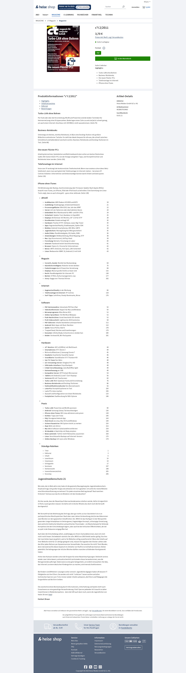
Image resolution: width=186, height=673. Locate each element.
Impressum (99, 641)
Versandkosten (97, 611)
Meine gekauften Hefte (79, 644)
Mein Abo (74, 641)
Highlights (45, 101)
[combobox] (112, 7)
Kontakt (74, 650)
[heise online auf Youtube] (95, 667)
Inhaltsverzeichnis (48, 103)
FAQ (72, 647)
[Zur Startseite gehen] (45, 7)
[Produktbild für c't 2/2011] (63, 49)
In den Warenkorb (124, 58)
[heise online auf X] (90, 667)
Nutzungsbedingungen (103, 647)
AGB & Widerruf (76, 653)
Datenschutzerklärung (103, 644)
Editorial (44, 106)
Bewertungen (46, 109)
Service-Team (94, 625)
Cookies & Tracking (78, 659)
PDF (98, 53)
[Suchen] (123, 7)
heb (50, 594)
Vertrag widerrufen (133, 647)
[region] (63, 49)
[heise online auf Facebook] (85, 667)
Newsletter (99, 650)
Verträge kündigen (78, 656)
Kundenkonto (126, 628)
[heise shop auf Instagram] (100, 667)
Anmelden (135, 7)
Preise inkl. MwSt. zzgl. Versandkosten (109, 37)
